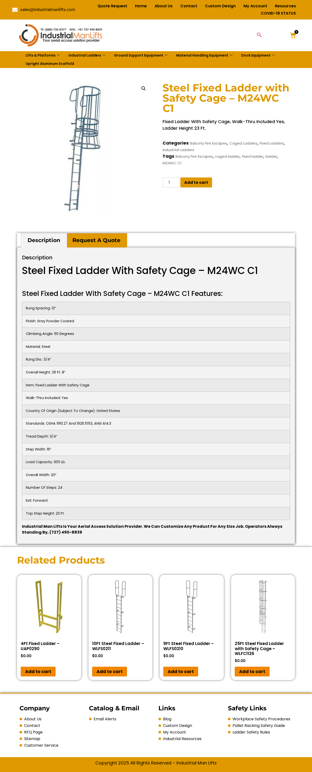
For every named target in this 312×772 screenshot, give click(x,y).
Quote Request (112, 6)
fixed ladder (252, 156)
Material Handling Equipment (202, 55)
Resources (285, 6)
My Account (255, 6)
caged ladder (227, 156)
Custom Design (220, 6)
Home (141, 6)
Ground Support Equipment (138, 55)
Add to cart (196, 182)
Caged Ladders (243, 143)
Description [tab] (44, 240)
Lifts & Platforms (41, 55)
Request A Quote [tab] (96, 240)
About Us (164, 6)
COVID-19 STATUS (278, 13)
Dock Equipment (256, 55)
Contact (188, 6)
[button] (143, 88)
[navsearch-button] (259, 35)
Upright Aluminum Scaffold (50, 63)
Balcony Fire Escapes (208, 143)
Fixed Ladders (272, 143)
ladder (271, 156)
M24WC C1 (172, 163)
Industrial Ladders (84, 55)
